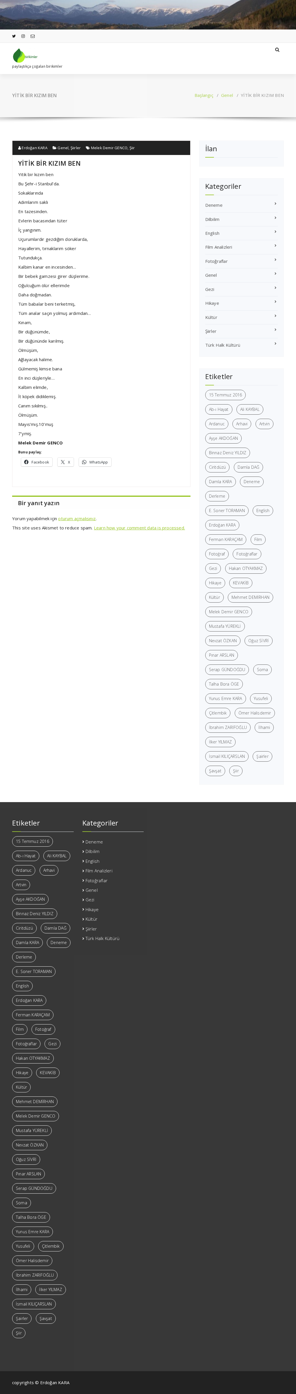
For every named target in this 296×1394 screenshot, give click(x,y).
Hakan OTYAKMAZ (246, 568)
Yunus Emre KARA (225, 698)
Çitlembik (218, 713)
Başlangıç (204, 95)
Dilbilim (212, 219)
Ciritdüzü (217, 467)
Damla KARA (220, 481)
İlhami (264, 727)
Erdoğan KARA (34, 147)
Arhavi (241, 423)
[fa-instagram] (23, 36)
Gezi (209, 289)
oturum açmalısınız (77, 518)
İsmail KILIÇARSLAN (227, 756)
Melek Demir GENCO (109, 147)
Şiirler (76, 147)
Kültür (211, 317)
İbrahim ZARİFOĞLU (228, 727)
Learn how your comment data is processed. (139, 528)
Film (258, 539)
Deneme (214, 205)
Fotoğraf (217, 554)
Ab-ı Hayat (219, 409)
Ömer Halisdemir (254, 713)
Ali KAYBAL (250, 409)
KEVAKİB (241, 583)
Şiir (132, 147)
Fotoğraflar (216, 261)
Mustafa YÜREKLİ (225, 626)
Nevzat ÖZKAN (223, 640)
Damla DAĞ (249, 467)
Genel (227, 95)
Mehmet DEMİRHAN (250, 597)
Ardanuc (217, 423)
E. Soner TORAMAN (227, 510)
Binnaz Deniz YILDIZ (228, 452)
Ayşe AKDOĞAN (223, 438)
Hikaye (212, 303)
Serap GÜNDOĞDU (227, 669)
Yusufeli (261, 698)
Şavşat (215, 770)
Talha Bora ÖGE (224, 684)
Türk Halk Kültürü (222, 345)
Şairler (262, 756)
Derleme (217, 496)
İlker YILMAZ (220, 742)
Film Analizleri (218, 247)
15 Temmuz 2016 (225, 395)
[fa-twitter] (14, 36)
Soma (262, 669)
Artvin (264, 423)
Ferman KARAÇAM (226, 539)
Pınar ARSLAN (221, 655)
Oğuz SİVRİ (258, 640)
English (212, 233)
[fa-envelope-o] (33, 36)
